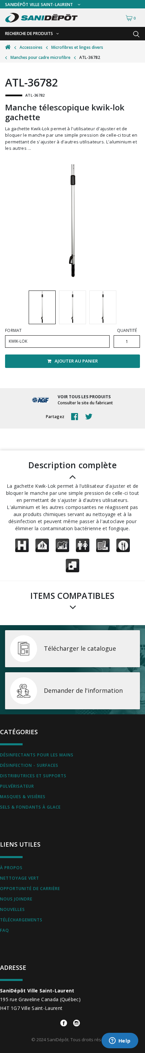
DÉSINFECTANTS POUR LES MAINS (37, 755)
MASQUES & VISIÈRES (23, 797)
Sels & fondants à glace (30, 807)
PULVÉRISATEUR (17, 786)
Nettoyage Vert (19, 878)
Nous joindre (16, 899)
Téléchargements (21, 920)
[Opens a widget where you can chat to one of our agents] (119, 1041)
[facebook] (76, 416)
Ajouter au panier (76, 361)
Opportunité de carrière (30, 888)
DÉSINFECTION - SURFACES (29, 765)
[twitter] (90, 416)
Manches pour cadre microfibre (40, 57)
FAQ (4, 930)
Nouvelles (12, 909)
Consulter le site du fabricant (85, 403)
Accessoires (31, 47)
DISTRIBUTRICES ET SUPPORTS (33, 776)
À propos (11, 868)
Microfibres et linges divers (77, 47)
